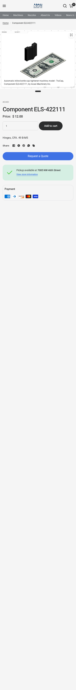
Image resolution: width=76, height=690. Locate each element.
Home (6, 15)
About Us (45, 15)
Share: (6, 145)
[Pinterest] (24, 145)
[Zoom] (71, 35)
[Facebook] (14, 145)
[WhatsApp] (29, 145)
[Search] (65, 6)
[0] (70, 6)
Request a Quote (38, 156)
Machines (18, 15)
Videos (58, 15)
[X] (19, 145)
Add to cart (50, 125)
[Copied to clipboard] (33, 145)
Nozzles (32, 15)
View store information (27, 174)
